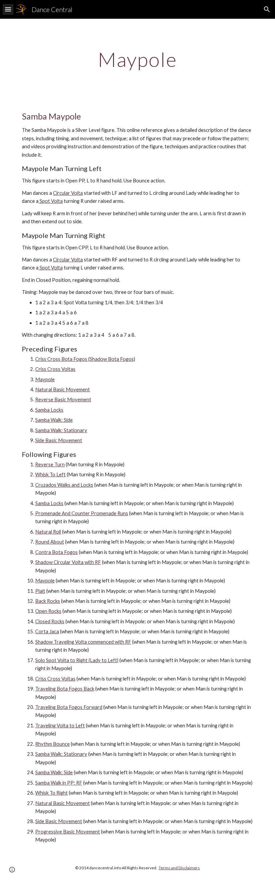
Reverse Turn (50, 464)
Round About (49, 542)
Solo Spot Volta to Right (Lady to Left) (76, 660)
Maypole (45, 379)
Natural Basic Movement (62, 389)
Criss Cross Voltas (55, 369)
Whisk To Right (51, 793)
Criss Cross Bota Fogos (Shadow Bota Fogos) (85, 359)
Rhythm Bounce (52, 744)
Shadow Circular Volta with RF (68, 562)
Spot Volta (51, 201)
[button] (8, 9)
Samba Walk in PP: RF (58, 783)
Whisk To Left (50, 474)
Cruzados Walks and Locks (64, 485)
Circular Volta (68, 193)
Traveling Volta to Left (60, 725)
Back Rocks (47, 601)
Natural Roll (48, 532)
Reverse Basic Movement (63, 399)
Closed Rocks (49, 621)
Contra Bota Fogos (56, 552)
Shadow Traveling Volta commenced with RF (83, 642)
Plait (40, 591)
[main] (137, 59)
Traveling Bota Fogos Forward (68, 707)
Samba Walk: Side (54, 420)
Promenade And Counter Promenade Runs (81, 513)
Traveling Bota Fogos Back (64, 689)
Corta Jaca (47, 631)
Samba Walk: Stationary (61, 430)
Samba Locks (49, 410)
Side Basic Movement (58, 440)
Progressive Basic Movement (67, 831)
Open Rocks (48, 611)
